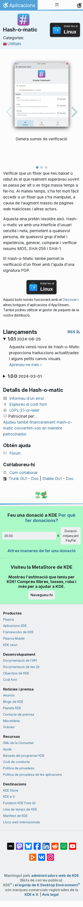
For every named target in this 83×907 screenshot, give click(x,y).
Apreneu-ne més (24, 364)
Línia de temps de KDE (20, 809)
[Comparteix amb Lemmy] (63, 844)
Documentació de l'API (20, 660)
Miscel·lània (11, 721)
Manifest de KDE (15, 816)
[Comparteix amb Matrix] (10, 844)
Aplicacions (18, 6)
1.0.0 (25, 376)
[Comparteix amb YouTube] (72, 844)
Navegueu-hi (42, 595)
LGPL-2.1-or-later (24, 410)
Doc (35, 478)
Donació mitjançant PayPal (71, 535)
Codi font (10, 679)
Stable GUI (52, 478)
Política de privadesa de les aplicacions (32, 774)
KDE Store (10, 790)
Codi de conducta (16, 762)
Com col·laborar (23, 472)
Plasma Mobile (14, 638)
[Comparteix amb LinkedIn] (46, 844)
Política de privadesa (18, 768)
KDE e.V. (9, 796)
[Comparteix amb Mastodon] (19, 844)
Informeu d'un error (26, 398)
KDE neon (10, 645)
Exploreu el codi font (28, 404)
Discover (70, 300)
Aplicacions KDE (15, 625)
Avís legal (50, 894)
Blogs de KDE (13, 701)
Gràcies (9, 727)
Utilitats (14, 43)
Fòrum (15, 453)
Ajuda (7, 749)
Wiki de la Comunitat (18, 743)
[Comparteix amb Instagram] (50, 855)
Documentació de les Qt (21, 667)
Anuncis (9, 695)
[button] (37, 167)
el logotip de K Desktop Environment (47, 885)
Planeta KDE (12, 708)
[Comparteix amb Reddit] (54, 844)
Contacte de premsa (18, 714)
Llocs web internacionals (21, 822)
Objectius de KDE (16, 673)
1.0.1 (24, 339)
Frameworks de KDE (18, 632)
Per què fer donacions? (50, 517)
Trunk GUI (18, 478)
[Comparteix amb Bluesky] (28, 844)
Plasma (8, 619)
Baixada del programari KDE (23, 755)
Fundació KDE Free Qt (19, 803)
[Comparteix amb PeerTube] (32, 855)
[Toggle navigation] (57, 5)
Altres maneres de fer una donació (41, 550)
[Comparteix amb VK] (41, 855)
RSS (72, 331)
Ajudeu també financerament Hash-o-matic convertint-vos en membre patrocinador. (37, 428)
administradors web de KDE (55, 876)
